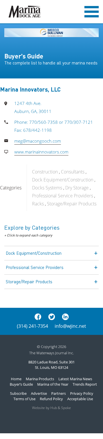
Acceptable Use (80, 398)
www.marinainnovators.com (41, 152)
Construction (45, 172)
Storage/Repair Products (71, 204)
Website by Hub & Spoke (51, 407)
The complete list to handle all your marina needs (51, 63)
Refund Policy (51, 398)
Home (16, 378)
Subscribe (18, 393)
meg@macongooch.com (37, 141)
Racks (38, 204)
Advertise (39, 393)
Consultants (72, 172)
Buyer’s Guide (21, 384)
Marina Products (40, 378)
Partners (58, 393)
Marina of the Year (52, 384)
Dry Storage (77, 188)
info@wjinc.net (70, 326)
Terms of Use (24, 398)
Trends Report (85, 384)
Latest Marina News (75, 378)
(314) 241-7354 (32, 326)
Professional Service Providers (62, 196)
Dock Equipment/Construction (62, 180)
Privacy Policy (81, 393)
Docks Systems (47, 188)
